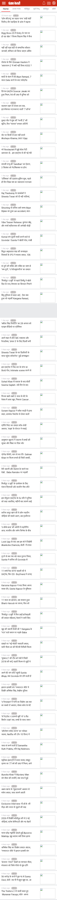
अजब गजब (16, 9)
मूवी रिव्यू (36, 9)
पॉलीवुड (27, 9)
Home (6, 9)
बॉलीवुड (46, 9)
